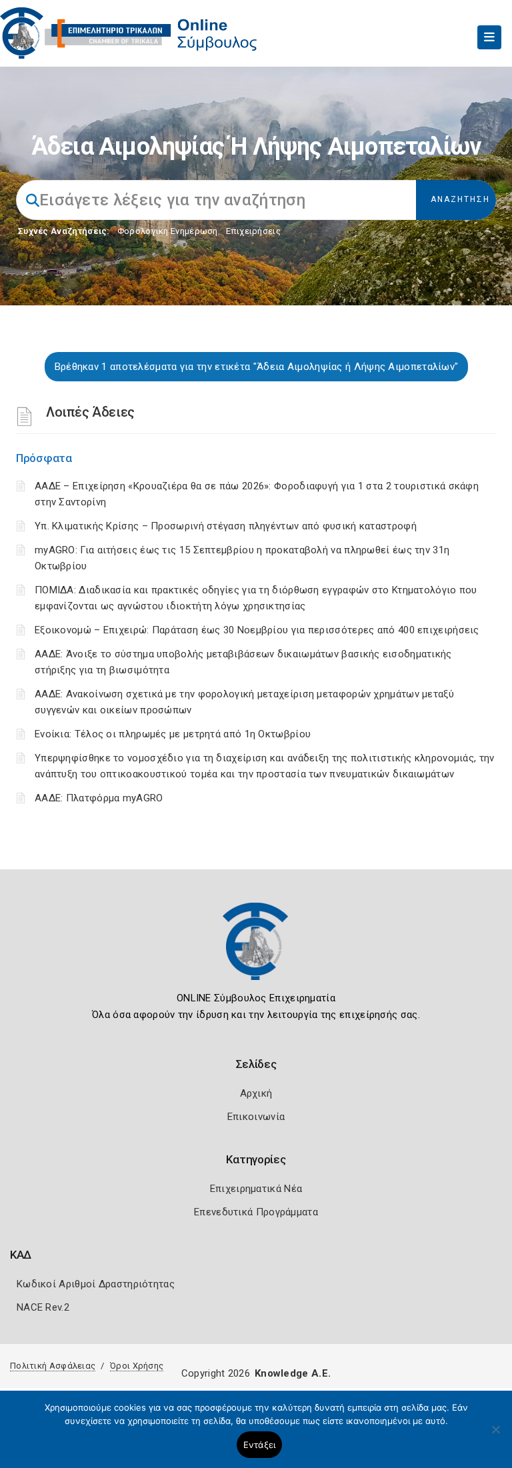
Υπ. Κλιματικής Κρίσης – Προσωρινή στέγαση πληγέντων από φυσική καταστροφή (226, 526)
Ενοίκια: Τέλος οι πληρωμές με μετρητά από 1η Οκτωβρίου (173, 734)
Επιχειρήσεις (253, 231)
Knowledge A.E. (293, 1373)
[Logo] (256, 951)
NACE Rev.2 (43, 1307)
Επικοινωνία (256, 1117)
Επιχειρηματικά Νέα (256, 1189)
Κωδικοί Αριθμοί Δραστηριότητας (96, 1284)
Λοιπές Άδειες (90, 412)
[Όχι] (495, 1436)
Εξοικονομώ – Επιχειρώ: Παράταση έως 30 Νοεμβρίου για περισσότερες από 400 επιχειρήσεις (257, 630)
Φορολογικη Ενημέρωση (167, 231)
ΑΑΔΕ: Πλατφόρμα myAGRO (99, 798)
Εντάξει (259, 1444)
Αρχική (256, 1093)
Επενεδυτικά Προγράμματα (256, 1212)
